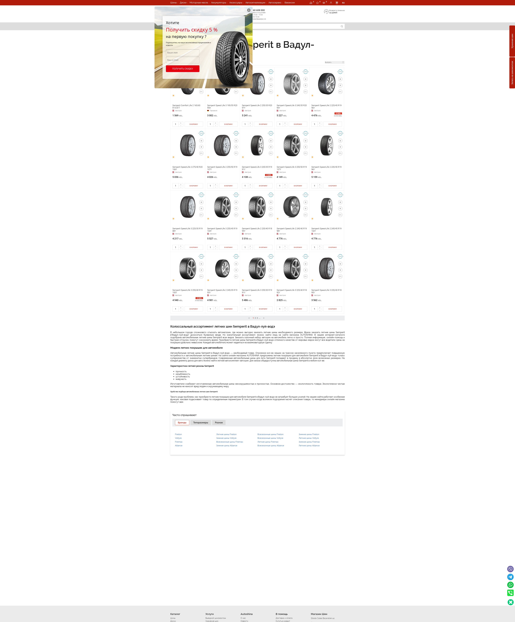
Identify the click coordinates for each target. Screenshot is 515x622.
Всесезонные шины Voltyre (270, 438)
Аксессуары (235, 2)
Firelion (178, 434)
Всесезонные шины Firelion (271, 434)
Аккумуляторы (218, 2)
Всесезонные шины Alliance (271, 445)
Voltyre (178, 438)
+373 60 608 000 (256, 14)
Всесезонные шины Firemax (229, 442)
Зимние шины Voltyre (226, 438)
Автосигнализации (255, 2)
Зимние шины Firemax (309, 442)
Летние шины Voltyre (309, 438)
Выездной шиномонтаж (215, 618)
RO (343, 3)
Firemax (179, 442)
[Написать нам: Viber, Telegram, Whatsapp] (511, 602)
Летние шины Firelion (226, 434)
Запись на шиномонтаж (512, 73)
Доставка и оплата (284, 618)
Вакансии (290, 2)
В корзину (194, 124)
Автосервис (274, 2)
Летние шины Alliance (309, 445)
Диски (183, 2)
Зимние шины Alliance (226, 445)
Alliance (178, 445)
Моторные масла (199, 2)
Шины (173, 2)
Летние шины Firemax (268, 442)
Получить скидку (182, 68)
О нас (243, 618)
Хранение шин (512, 41)
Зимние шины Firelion (309, 434)
